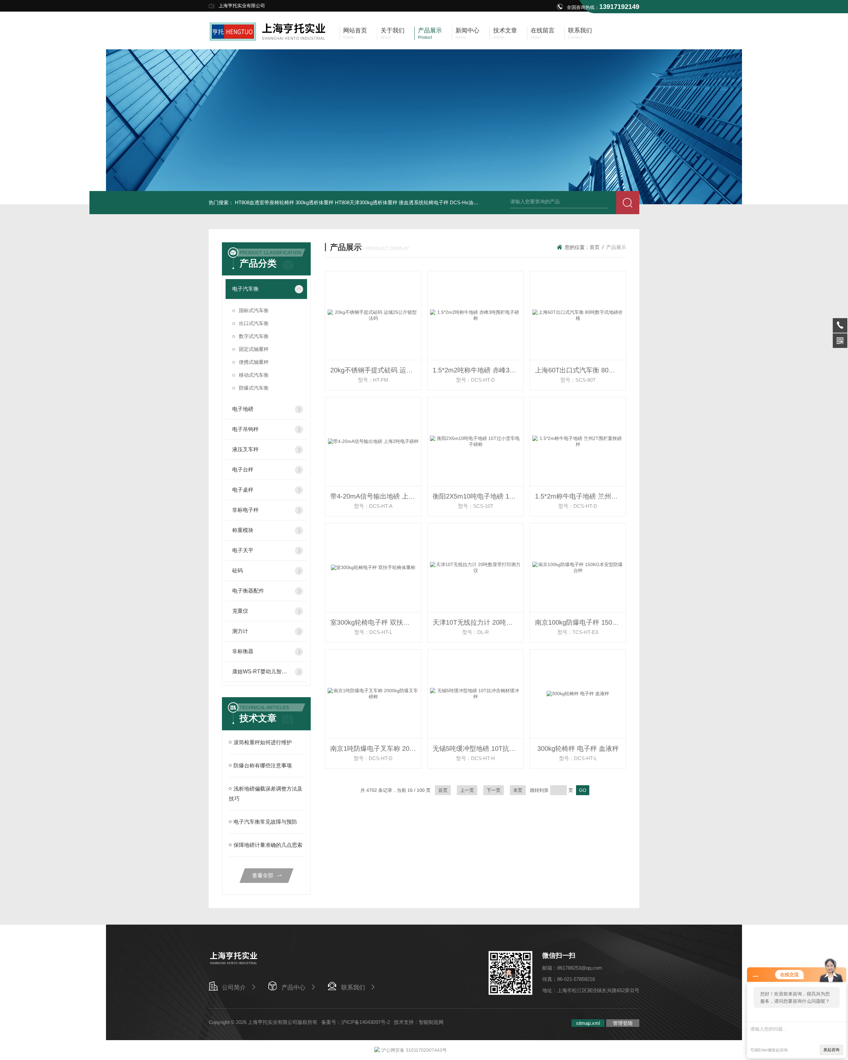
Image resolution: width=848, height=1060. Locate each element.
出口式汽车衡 (254, 323)
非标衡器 (242, 651)
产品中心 (293, 987)
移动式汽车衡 (254, 375)
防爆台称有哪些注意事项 (263, 765)
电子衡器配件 (248, 591)
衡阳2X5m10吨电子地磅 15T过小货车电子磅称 (478, 496)
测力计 (240, 631)
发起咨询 (831, 1049)
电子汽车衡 (245, 289)
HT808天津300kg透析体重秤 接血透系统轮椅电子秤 (392, 202)
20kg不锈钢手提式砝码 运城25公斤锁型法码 (375, 370)
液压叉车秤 (245, 449)
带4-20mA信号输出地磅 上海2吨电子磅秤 (375, 496)
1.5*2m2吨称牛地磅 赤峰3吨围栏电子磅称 (478, 370)
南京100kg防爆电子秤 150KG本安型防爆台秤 (580, 622)
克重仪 (240, 611)
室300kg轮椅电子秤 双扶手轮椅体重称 (375, 622)
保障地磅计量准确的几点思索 (268, 845)
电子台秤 (242, 469)
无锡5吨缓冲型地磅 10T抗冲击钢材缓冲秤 (478, 748)
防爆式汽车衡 (254, 388)
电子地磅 (242, 409)
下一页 (494, 790)
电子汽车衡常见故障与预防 (265, 822)
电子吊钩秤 (245, 429)
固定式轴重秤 (254, 349)
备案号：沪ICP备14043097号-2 (355, 1022)
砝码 (237, 570)
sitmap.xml (588, 1023)
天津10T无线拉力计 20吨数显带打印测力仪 (478, 622)
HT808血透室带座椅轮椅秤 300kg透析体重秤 (284, 202)
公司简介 (234, 987)
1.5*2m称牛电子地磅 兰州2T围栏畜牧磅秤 (580, 496)
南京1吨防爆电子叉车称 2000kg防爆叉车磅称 (375, 748)
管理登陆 (623, 1023)
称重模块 (242, 530)
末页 (517, 790)
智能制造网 (431, 1022)
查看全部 (262, 875)
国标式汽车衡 (254, 310)
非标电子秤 (245, 510)
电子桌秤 (242, 490)
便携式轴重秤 (254, 362)
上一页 (467, 790)
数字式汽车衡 (254, 336)
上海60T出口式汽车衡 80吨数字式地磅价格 (580, 370)
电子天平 (242, 550)
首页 (595, 247)
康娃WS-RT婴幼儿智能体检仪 (261, 671)
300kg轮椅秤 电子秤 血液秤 (578, 748)
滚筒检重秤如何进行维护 (263, 742)
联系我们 (353, 987)
